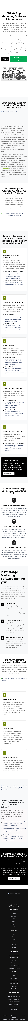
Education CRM (14, 978)
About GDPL (14, 916)
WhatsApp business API (14, 999)
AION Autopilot (14, 957)
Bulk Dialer (14, 1009)
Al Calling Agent (14, 963)
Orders (14, 937)
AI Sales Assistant (14, 955)
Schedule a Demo (8, 473)
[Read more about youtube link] (19, 905)
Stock (14, 939)
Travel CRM (14, 989)
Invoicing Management (14, 1001)
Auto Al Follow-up (14, 965)
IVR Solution (14, 1007)
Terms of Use (6, 1019)
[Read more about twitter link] (11, 905)
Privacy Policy (15, 1019)
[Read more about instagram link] (17, 905)
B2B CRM (14, 975)
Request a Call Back (4, 59)
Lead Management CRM (14, 996)
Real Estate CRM (14, 983)
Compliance (14, 924)
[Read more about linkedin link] (14, 905)
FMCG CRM (14, 986)
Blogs (14, 926)
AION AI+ (14, 960)
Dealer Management (14, 1004)
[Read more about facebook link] (9, 905)
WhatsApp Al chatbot (14, 968)
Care (14, 942)
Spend (14, 944)
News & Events (14, 919)
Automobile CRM (14, 981)
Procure (14, 947)
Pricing (14, 921)
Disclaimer (22, 1019)
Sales (14, 934)
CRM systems (5, 168)
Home (14, 913)
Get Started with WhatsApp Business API (18, 59)
